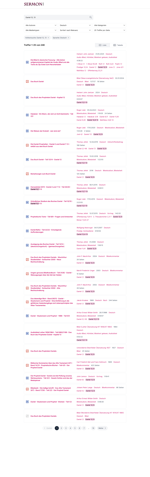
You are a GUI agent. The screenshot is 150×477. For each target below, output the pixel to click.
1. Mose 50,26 (91, 64)
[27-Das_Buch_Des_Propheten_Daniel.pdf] (27, 81)
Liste (104, 45)
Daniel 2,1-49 (82, 149)
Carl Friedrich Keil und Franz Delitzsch (91, 362)
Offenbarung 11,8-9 (84, 217)
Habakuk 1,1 (81, 117)
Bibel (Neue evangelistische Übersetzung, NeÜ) (95, 78)
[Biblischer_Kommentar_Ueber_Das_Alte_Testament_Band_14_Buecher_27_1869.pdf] (27, 365)
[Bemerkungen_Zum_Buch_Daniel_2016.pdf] (27, 173)
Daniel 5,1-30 (82, 319)
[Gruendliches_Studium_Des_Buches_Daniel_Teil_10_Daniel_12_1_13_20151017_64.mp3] (27, 202)
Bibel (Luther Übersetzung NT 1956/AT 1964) (94, 327)
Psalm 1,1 (118, 64)
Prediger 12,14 (82, 67)
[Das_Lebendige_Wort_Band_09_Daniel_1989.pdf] (27, 302)
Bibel (87, 81)
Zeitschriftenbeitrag (115, 142)
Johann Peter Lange (84, 387)
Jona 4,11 (119, 67)
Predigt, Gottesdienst (85, 231)
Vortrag (110, 213)
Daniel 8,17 (104, 117)
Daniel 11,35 (114, 117)
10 (93, 428)
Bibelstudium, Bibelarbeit (86, 113)
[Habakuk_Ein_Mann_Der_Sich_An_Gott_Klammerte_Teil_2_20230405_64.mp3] (27, 115)
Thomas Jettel (82, 142)
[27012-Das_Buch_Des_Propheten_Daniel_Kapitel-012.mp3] (27, 97)
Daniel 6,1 (80, 380)
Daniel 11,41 (81, 249)
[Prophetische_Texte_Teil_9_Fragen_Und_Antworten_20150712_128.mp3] (27, 216)
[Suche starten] (91, 17)
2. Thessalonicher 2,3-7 (102, 217)
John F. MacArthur (84, 256)
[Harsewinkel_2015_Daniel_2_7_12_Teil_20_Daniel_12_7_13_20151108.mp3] (27, 188)
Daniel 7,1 (92, 149)
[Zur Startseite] (34, 4)
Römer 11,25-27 (83, 220)
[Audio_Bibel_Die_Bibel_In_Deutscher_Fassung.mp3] (27, 62)
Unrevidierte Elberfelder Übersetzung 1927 (93, 348)
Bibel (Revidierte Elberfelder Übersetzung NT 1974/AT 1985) (100, 413)
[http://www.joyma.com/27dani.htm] (27, 416)
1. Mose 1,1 (81, 64)
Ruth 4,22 (110, 64)
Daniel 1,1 (92, 67)
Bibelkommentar (112, 256)
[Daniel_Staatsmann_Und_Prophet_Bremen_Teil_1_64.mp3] (27, 401)
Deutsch (109, 54)
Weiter (100, 428)
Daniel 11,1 (88, 134)
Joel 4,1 (79, 134)
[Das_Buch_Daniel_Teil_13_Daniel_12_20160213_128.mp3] (27, 159)
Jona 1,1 (112, 67)
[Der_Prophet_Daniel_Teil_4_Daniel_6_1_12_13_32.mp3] (27, 378)
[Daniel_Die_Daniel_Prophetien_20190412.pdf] (27, 145)
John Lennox (82, 376)
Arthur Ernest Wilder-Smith (87, 312)
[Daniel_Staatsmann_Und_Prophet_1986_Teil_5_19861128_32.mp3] (27, 315)
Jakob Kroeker (82, 300)
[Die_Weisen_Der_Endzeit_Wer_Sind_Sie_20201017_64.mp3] (27, 131)
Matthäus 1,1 (81, 70)
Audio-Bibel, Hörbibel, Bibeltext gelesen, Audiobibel (97, 57)
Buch (105, 300)
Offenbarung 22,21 (95, 70)
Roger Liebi (81, 110)
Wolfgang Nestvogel (85, 228)
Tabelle (120, 45)
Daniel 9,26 (81, 120)
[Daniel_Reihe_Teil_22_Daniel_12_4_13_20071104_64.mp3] (27, 231)
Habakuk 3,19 (92, 117)
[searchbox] (58, 17)
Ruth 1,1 (101, 64)
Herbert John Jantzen (85, 54)
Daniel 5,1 (80, 391)
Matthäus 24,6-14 (107, 120)
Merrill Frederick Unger (86, 270)
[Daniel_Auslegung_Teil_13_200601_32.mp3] (27, 245)
